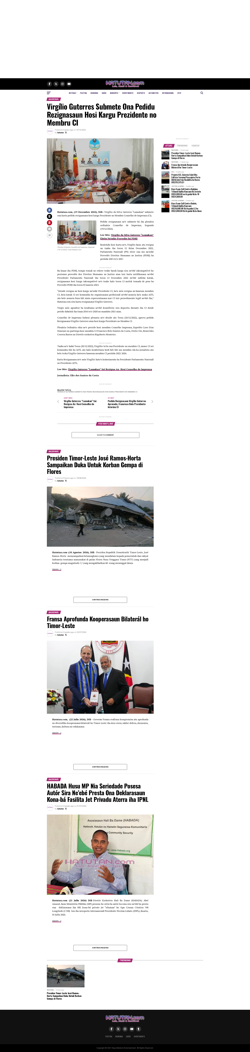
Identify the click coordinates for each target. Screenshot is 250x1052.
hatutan (60, 133)
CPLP (179, 93)
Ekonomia (94, 93)
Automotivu (153, 93)
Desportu (141, 93)
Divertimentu (127, 93)
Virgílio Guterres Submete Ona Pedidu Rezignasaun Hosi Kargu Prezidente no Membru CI (97, 392)
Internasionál (168, 93)
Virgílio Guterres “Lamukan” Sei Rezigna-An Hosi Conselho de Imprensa (110, 369)
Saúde (104, 93)
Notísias (72, 93)
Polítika (83, 93)
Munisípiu (114, 93)
